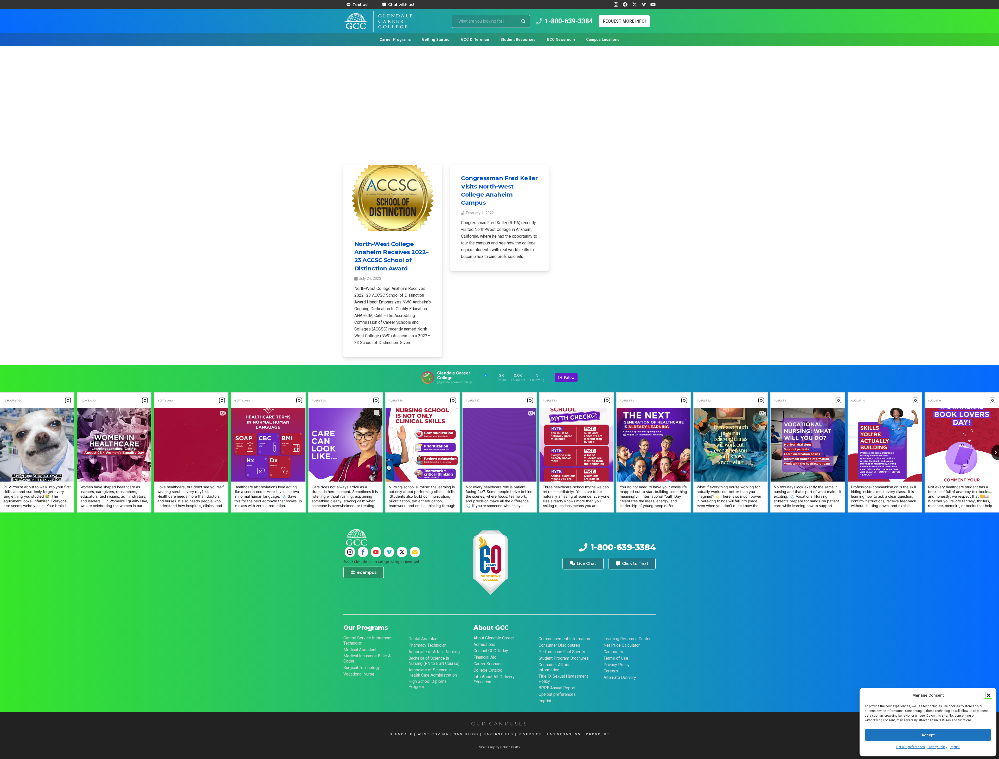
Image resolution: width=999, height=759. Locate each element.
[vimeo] (389, 552)
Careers (611, 671)
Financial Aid (484, 657)
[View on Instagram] (68, 400)
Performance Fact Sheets (562, 651)
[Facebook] (625, 4)
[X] (634, 4)
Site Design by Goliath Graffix (499, 747)
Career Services (488, 663)
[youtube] (376, 552)
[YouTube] (653, 4)
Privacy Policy (937, 747)
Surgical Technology (361, 667)
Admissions (484, 644)
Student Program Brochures (564, 658)
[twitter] (402, 552)
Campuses (613, 651)
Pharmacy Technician (427, 645)
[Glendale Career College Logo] (377, 21)
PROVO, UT (598, 734)
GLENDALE (401, 734)
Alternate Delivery (620, 677)
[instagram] (350, 552)
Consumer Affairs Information (555, 667)
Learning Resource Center (627, 638)
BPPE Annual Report (557, 687)
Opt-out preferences (910, 747)
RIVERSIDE (530, 734)
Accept (928, 735)
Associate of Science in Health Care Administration (432, 672)
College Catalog (487, 670)
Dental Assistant (423, 638)
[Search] (523, 21)
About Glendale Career (493, 637)
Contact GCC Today (490, 650)
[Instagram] (616, 4)
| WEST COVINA (431, 734)
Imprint (955, 747)
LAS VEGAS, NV (564, 734)
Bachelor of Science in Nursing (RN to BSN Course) (433, 661)
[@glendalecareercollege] (427, 377)
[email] (415, 552)
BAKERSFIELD (498, 734)
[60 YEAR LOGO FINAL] (490, 563)
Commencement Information (564, 638)
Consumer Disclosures (559, 645)
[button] (988, 695)
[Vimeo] (644, 4)
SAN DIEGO (466, 734)
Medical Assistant (359, 649)
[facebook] (363, 552)
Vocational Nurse (358, 674)
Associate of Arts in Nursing (434, 651)
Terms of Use (616, 658)
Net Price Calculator (622, 645)
